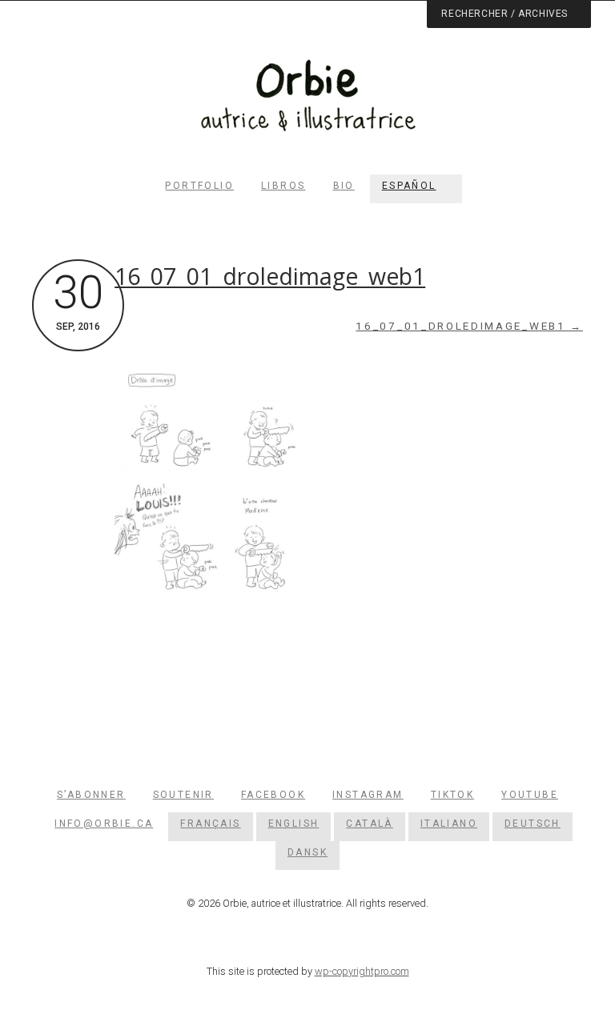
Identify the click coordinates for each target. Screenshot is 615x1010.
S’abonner (91, 794)
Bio (344, 185)
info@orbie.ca (103, 823)
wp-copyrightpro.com (362, 971)
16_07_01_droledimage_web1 (270, 276)
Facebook (273, 794)
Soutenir (183, 794)
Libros (283, 185)
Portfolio (199, 185)
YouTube (529, 794)
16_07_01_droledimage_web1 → (469, 326)
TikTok (452, 794)
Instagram (368, 794)
